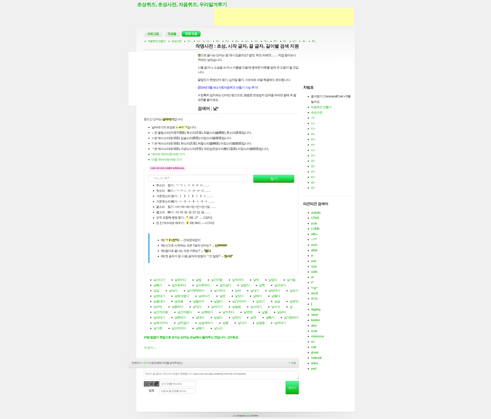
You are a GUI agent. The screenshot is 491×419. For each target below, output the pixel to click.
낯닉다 (242, 322)
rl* (312, 282)
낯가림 (291, 279)
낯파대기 (159, 317)
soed (314, 244)
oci (312, 341)
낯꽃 (225, 322)
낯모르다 (280, 285)
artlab (314, 250)
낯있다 (239, 296)
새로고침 (153, 33)
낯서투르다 (203, 285)
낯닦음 (179, 301)
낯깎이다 (180, 279)
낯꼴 (265, 312)
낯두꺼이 (238, 279)
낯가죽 (157, 328)
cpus (314, 266)
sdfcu (314, 234)
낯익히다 (228, 312)
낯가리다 (219, 290)
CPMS (315, 218)
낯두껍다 (183, 322)
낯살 (277, 301)
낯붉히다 (177, 306)
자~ (266, 41)
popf (313, 368)
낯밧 (256, 279)
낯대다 (200, 317)
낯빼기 (270, 317)
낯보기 (294, 290)
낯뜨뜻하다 (179, 285)
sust (313, 261)
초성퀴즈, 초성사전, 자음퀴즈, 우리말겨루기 (182, 4)
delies (314, 363)
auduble (316, 212)
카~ (285, 41)
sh (312, 277)
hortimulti (316, 357)
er (312, 255)
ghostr (314, 352)
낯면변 (248, 312)
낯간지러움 (160, 312)
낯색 (238, 290)
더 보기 (150, 347)
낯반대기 (274, 290)
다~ (208, 41)
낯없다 (273, 279)
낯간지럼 (216, 279)
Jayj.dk (248, 416)
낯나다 (218, 328)
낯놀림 (236, 306)
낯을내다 (159, 301)
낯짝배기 (207, 312)
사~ (247, 41)
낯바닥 (157, 306)
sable (314, 271)
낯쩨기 (200, 328)
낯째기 (157, 285)
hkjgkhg (315, 309)
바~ (237, 41)
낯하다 (236, 317)
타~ (295, 41)
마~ (227, 41)
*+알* (314, 288)
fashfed (315, 320)
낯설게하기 (206, 322)
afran (314, 325)
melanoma (317, 336)
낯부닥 (294, 301)
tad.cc (235, 416)
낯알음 (260, 322)
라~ (218, 41)
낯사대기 (256, 306)
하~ (314, 41)
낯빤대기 (180, 317)
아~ (256, 41)
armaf (314, 293)
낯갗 (156, 290)
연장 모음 (191, 33)
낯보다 (173, 290)
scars (314, 331)
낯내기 (254, 290)
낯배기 (257, 296)
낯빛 (198, 279)
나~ (199, 41)
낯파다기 (204, 296)
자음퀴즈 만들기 (157, 41)
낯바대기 (280, 322)
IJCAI (314, 298)
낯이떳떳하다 (195, 290)
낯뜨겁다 (225, 285)
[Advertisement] (284, 17)
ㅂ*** (314, 239)
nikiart (314, 314)
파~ (304, 41)
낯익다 (197, 306)
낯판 (222, 296)
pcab (314, 223)
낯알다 (218, 301)
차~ (275, 41)
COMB (315, 228)
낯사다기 (159, 279)
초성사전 (176, 41)
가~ (189, 41)
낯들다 (275, 296)
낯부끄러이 (160, 322)
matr (313, 347)
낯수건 (275, 306)
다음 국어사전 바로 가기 (167, 159)
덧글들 (172, 33)
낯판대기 (159, 296)
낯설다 (218, 317)
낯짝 (262, 285)
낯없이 (245, 285)
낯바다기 (216, 306)
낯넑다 (281, 312)
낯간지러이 (239, 301)
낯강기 (260, 301)
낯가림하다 (291, 317)
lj (311, 304)
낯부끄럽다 (182, 296)
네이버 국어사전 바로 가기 (168, 154)
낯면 (253, 317)
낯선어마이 (179, 328)
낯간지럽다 (184, 312)
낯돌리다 (198, 301)
